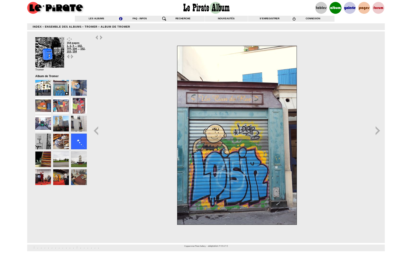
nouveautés (226, 18)
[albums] (335, 8)
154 (74, 51)
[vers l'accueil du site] (55, 8)
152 (82, 48)
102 (79, 45)
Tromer (91, 26)
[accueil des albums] (206, 8)
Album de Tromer (115, 26)
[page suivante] (72, 58)
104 (74, 48)
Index (37, 26)
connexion (313, 18)
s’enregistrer (269, 18)
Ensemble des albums (63, 26)
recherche (183, 18)
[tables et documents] (321, 8)
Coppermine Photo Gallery (195, 246)
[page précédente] (68, 58)
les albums (96, 18)
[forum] (378, 8)
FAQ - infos (140, 18)
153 (69, 51)
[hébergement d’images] (350, 8)
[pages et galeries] (364, 8)
